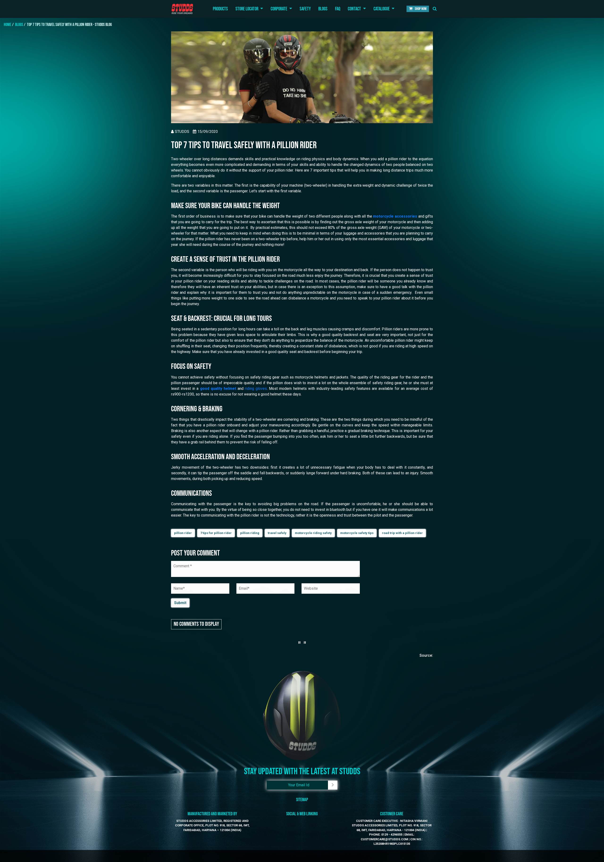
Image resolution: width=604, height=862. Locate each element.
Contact (355, 9)
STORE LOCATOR (247, 9)
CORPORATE (279, 9)
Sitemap (302, 800)
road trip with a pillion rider (402, 533)
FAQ (337, 9)
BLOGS (322, 9)
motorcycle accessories (395, 216)
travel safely (277, 533)
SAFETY (305, 9)
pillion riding (249, 533)
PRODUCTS (220, 9)
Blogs (19, 24)
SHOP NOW (420, 9)
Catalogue (381, 9)
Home (7, 24)
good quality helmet (218, 388)
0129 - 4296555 (391, 834)
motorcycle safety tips (356, 533)
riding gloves (256, 388)
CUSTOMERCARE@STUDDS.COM (384, 839)
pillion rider (183, 533)
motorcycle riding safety (313, 533)
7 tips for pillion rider (216, 533)
